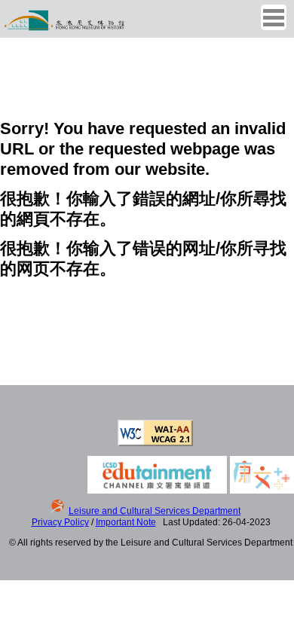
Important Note (126, 522)
